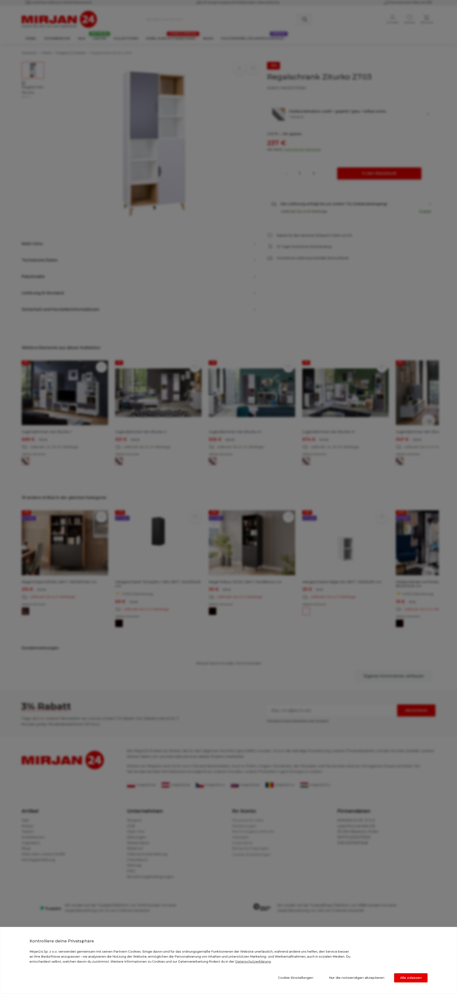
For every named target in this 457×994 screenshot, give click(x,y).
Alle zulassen (411, 977)
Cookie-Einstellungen (295, 977)
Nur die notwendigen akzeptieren (356, 977)
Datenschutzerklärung (253, 961)
